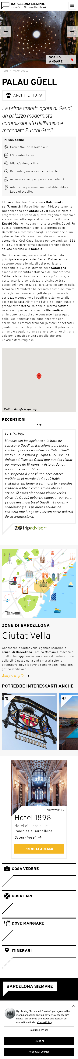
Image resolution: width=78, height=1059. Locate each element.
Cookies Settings (39, 1030)
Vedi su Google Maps (18, 409)
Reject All (39, 1041)
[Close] (73, 1006)
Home (5, 71)
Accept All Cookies (39, 1052)
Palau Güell (20, 71)
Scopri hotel (25, 838)
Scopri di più (13, 676)
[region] (39, 1029)
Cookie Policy (44, 1022)
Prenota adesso (39, 849)
